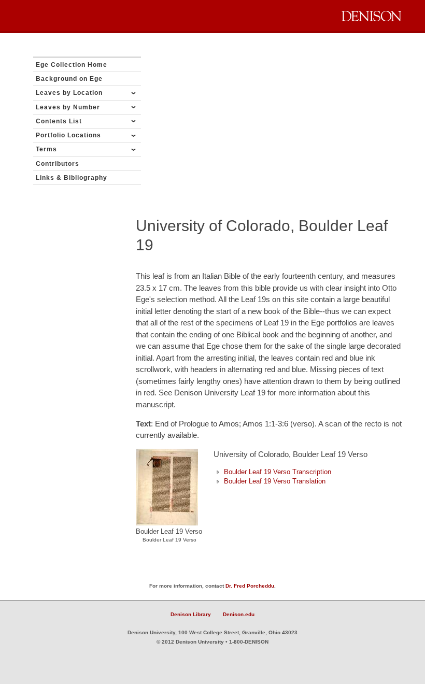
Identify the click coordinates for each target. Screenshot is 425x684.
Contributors (57, 163)
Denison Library (191, 614)
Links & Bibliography (71, 177)
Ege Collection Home (71, 64)
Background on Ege (69, 78)
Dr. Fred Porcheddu (249, 586)
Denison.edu (238, 614)
